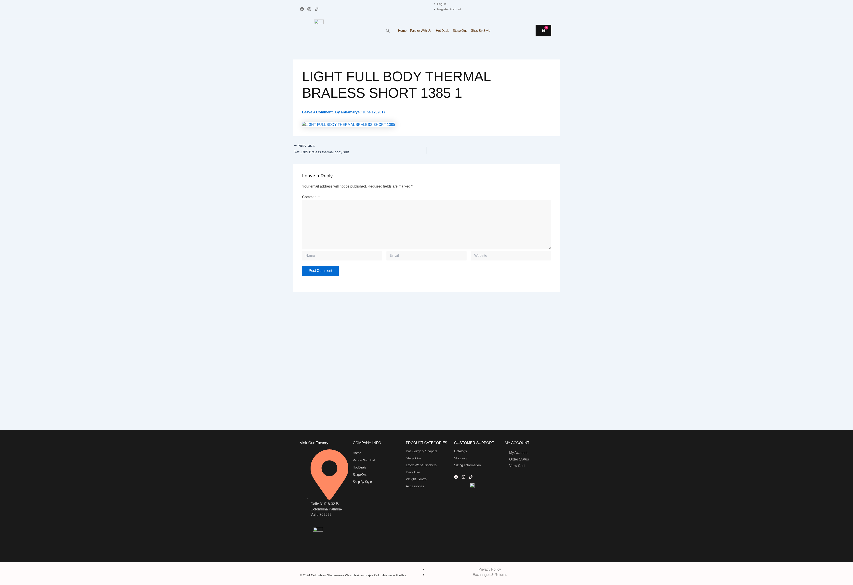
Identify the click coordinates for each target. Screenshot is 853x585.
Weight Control (416, 479)
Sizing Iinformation (467, 465)
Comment (311, 197)
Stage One (460, 30)
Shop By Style (480, 30)
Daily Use (413, 472)
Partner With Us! (421, 30)
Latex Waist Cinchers (421, 465)
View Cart (517, 466)
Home (402, 30)
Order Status (519, 459)
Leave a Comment (317, 112)
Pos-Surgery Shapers (421, 451)
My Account (518, 453)
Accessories (415, 486)
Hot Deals (442, 30)
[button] (388, 31)
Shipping (460, 458)
